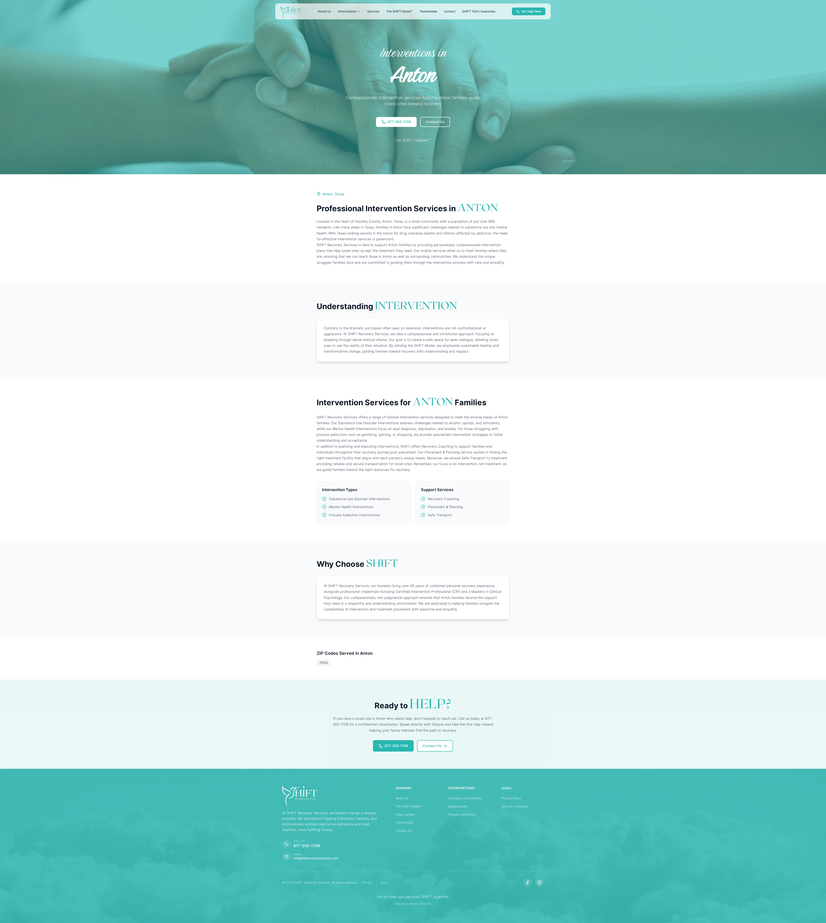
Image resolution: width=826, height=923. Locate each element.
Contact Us (403, 830)
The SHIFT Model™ (409, 806)
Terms (384, 882)
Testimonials (404, 822)
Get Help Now (531, 11)
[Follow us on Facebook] (527, 882)
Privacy (367, 882)
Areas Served (405, 814)
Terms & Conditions (514, 806)
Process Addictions (461, 814)
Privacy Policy (511, 798)
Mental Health (458, 806)
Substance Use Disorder (465, 798)
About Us (402, 798)
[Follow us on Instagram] (539, 882)
